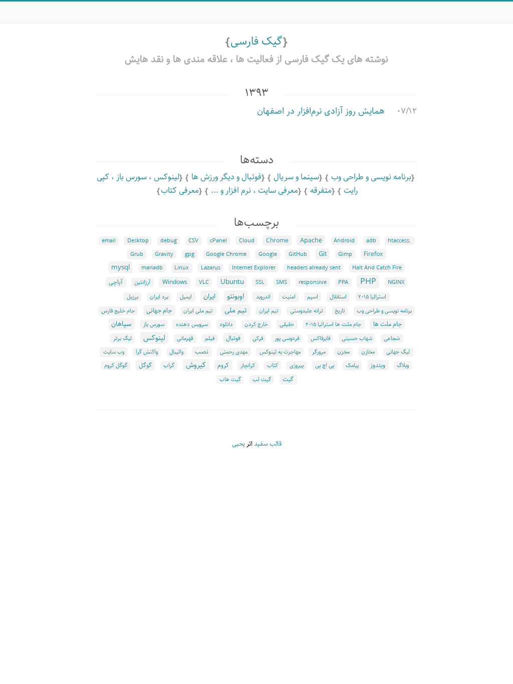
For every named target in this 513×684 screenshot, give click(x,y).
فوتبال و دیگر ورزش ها (226, 177)
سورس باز (153, 324)
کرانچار (247, 366)
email (109, 240)
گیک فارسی (256, 41)
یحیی (238, 444)
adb (371, 240)
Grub (136, 254)
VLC (204, 282)
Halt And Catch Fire (377, 267)
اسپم (312, 296)
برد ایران (159, 296)
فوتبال (233, 338)
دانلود (226, 324)
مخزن (343, 352)
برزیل (132, 296)
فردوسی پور (287, 338)
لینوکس (154, 338)
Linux (181, 268)
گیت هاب (230, 379)
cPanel (218, 240)
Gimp (345, 254)
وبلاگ (403, 365)
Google (268, 254)
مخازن (368, 352)
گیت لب (261, 379)
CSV (193, 240)
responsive (313, 282)
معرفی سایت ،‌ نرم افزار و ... (254, 190)
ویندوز (377, 365)
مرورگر (319, 352)
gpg (189, 254)
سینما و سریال (296, 177)
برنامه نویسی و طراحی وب (371, 177)
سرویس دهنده (192, 324)
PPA (343, 282)
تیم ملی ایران (198, 310)
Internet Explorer (254, 267)
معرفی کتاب (180, 190)
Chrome (277, 240)
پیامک (352, 366)
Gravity (164, 254)
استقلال (338, 297)
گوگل (145, 365)
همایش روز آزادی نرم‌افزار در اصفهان (321, 111)
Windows (174, 282)
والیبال (176, 352)
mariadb (152, 267)
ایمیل (186, 297)
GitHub (298, 254)
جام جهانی (159, 310)
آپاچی (116, 282)
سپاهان (121, 324)
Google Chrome (226, 254)
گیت (288, 379)
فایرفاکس (320, 338)
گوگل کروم (115, 365)
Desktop (138, 240)
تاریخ (340, 310)
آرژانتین (142, 282)
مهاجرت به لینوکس (280, 352)
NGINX (396, 282)
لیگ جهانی (398, 352)
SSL (260, 282)
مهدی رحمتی (233, 352)
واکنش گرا (147, 352)
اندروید (263, 297)
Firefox (373, 254)
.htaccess (399, 240)
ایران (209, 296)
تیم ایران (269, 310)
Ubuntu (232, 282)
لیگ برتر (122, 338)
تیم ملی (235, 310)
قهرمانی (185, 338)
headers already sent (314, 267)
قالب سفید (268, 444)
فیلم (209, 338)
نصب (201, 352)
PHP (368, 281)
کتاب (272, 365)
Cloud (246, 240)
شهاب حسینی (357, 338)
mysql (120, 267)
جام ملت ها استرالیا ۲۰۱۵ (333, 324)
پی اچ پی (324, 366)
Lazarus (210, 267)
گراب (168, 365)
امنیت (289, 297)
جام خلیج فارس (118, 310)
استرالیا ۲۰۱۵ (372, 296)
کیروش (196, 365)
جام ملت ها (387, 323)
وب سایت (113, 352)
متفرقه (321, 190)
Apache (311, 240)
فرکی (257, 338)
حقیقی (287, 324)
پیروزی (297, 365)
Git (323, 253)
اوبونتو (235, 296)
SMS (281, 282)
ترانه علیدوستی (306, 310)
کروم (223, 365)
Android (344, 240)
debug (168, 240)
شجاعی (392, 338)
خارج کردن (256, 324)
